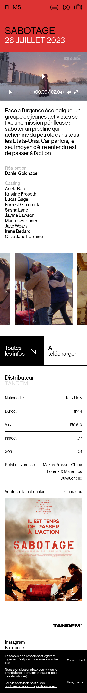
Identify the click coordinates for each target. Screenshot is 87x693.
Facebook (15, 648)
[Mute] (69, 92)
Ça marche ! (76, 660)
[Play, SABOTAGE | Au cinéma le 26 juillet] (10, 92)
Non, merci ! (76, 682)
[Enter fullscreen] (76, 92)
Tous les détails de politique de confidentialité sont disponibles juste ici (31, 684)
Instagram (15, 642)
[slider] (43, 100)
